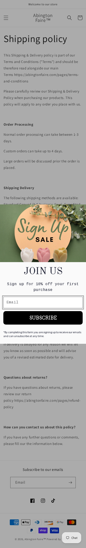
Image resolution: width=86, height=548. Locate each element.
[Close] (81, 209)
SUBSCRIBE (43, 318)
